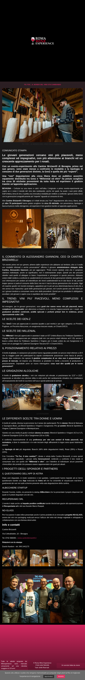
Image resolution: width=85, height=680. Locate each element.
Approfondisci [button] (49, 676)
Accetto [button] (61, 676)
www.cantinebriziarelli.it (27, 538)
